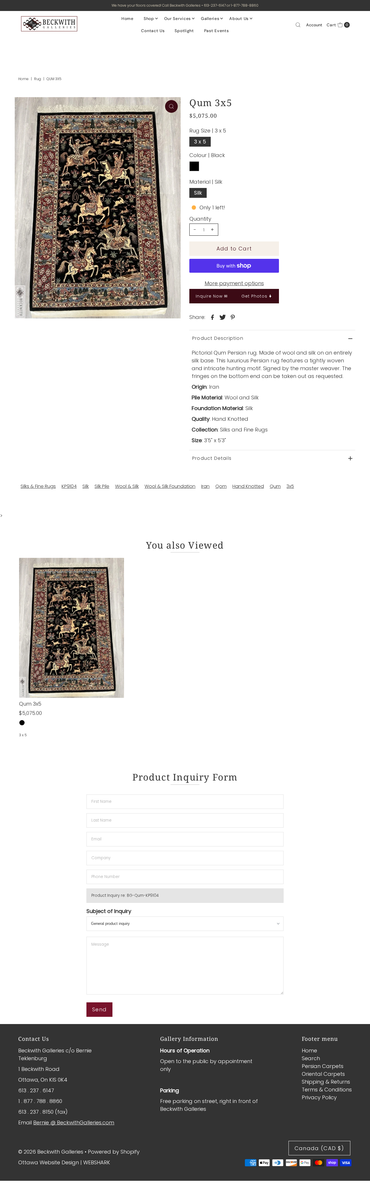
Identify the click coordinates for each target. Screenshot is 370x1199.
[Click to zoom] (171, 106)
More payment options (234, 283)
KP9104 (69, 486)
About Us (239, 18)
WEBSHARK (96, 1162)
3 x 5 (200, 141)
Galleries (210, 18)
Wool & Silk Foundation (170, 486)
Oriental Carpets (323, 1074)
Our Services (177, 18)
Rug (37, 78)
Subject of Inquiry (108, 911)
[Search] (298, 25)
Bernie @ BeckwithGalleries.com (73, 1122)
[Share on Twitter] (222, 317)
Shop (149, 18)
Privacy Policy (319, 1097)
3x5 (290, 486)
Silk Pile (102, 486)
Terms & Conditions (327, 1089)
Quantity (200, 219)
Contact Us (152, 30)
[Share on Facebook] (212, 317)
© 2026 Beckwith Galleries (50, 1151)
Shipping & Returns (326, 1081)
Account (314, 24)
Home (127, 18)
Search (311, 1058)
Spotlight (184, 30)
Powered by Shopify (114, 1151)
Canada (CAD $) (319, 1148)
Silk (198, 192)
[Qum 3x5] (71, 628)
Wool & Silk (127, 486)
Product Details (212, 458)
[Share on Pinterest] (232, 317)
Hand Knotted (248, 486)
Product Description (217, 338)
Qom (221, 486)
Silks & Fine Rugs (38, 486)
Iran (205, 486)
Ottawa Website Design (48, 1162)
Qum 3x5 (30, 703)
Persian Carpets (322, 1066)
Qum (275, 486)
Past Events (216, 30)
